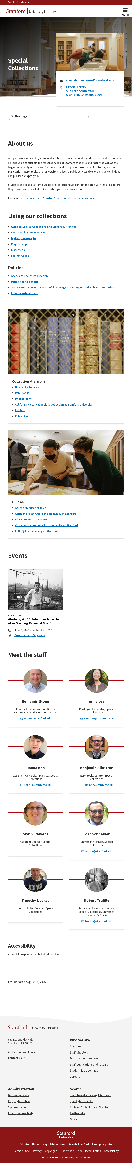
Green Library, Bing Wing (29, 635)
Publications (23, 416)
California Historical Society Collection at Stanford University (53, 405)
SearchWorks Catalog (83, 1095)
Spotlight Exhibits (81, 1101)
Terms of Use (22, 1151)
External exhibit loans (24, 293)
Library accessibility (20, 1113)
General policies (18, 1095)
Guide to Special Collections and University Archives (43, 227)
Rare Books (22, 393)
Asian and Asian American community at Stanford (45, 514)
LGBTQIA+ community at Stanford (36, 531)
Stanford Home (29, 1145)
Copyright (51, 1151)
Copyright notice (19, 1101)
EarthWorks (77, 1113)
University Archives (27, 387)
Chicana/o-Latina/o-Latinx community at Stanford (46, 525)
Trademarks (67, 1151)
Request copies (20, 244)
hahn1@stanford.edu (37, 785)
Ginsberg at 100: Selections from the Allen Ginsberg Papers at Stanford (34, 621)
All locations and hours (22, 1052)
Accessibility (111, 1151)
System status (17, 1107)
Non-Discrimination (89, 1151)
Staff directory (79, 1052)
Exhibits (20, 410)
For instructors (20, 256)
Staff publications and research (90, 1065)
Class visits (18, 250)
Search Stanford (78, 1145)
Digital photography (23, 238)
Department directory (84, 1058)
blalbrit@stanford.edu (99, 785)
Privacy (37, 1151)
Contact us (15, 1058)
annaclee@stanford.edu (98, 718)
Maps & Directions (54, 1145)
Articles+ (105, 1095)
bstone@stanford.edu (37, 718)
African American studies (30, 508)
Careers (75, 1077)
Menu (125, 15)
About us (75, 1046)
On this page (19, 116)
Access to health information (29, 276)
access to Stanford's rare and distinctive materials (62, 198)
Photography (23, 399)
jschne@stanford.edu (98, 851)
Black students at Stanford (32, 520)
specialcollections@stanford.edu (90, 80)
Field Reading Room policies (28, 233)
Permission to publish (24, 282)
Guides (74, 1119)
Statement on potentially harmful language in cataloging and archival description (62, 288)
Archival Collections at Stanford (90, 1107)
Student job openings (84, 1071)
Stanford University (19, 2)
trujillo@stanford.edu (98, 921)
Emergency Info (102, 1145)
